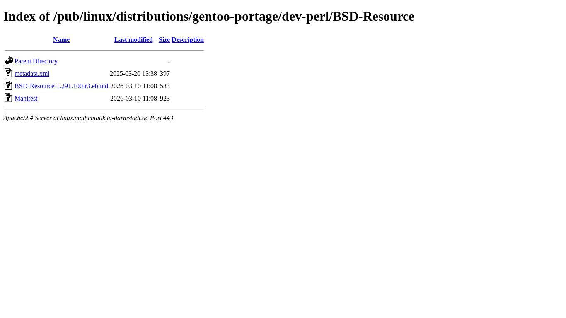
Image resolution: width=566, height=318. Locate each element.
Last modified (133, 39)
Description (188, 39)
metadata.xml (32, 73)
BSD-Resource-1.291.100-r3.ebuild (61, 85)
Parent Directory (36, 61)
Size (164, 39)
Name (61, 39)
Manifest (26, 98)
